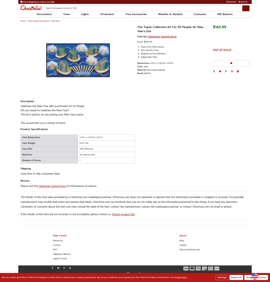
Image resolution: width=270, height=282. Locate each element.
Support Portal (60, 259)
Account (232, 2)
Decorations (44, 14)
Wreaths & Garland (170, 14)
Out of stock (222, 50)
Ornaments (107, 14)
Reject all (236, 277)
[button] (214, 71)
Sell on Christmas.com (189, 250)
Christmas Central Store (162, 36)
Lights (85, 14)
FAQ (55, 250)
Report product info (123, 214)
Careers (182, 245)
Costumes (200, 14)
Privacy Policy (181, 277)
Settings (222, 277)
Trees (66, 14)
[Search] (245, 8)
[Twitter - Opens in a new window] (58, 268)
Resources (58, 241)
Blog (181, 241)
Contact (56, 245)
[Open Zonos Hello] (254, 276)
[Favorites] (231, 63)
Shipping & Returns (62, 254)
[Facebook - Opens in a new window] (52, 268)
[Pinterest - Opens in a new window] (63, 268)
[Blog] (69, 268)
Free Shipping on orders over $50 (39, 2)
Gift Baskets (225, 14)
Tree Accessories (136, 14)
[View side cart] (246, 2)
